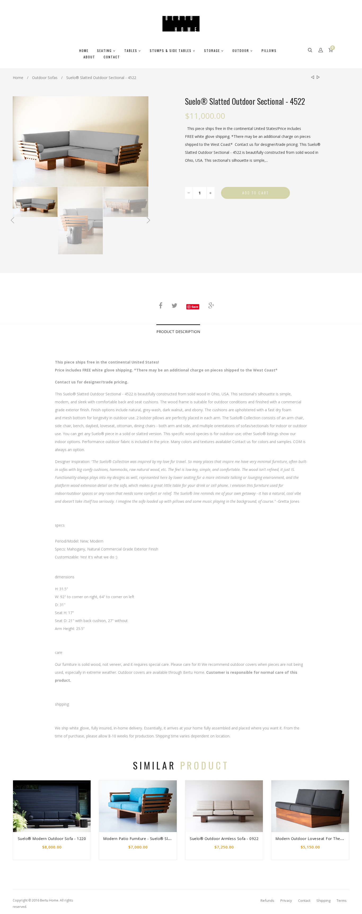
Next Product (317, 77)
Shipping (323, 900)
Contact (304, 900)
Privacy (286, 900)
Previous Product (312, 77)
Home (18, 77)
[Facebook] (160, 305)
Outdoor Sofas (45, 77)
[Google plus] (211, 305)
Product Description (178, 331)
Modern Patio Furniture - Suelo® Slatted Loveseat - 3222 (156, 838)
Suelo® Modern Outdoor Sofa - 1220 (52, 838)
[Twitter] (174, 305)
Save (195, 307)
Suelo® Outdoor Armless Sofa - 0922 (224, 838)
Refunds (267, 900)
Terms (342, 900)
